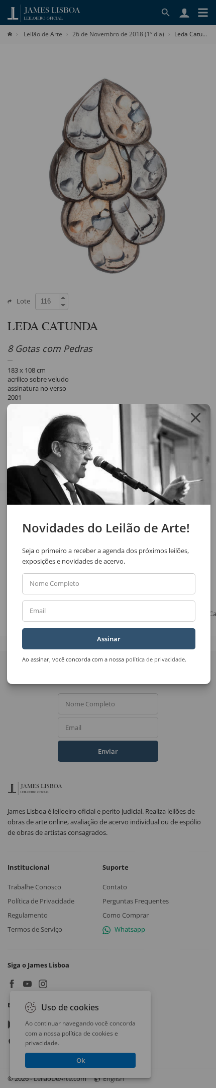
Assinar (109, 638)
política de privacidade (155, 659)
